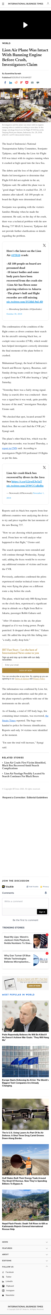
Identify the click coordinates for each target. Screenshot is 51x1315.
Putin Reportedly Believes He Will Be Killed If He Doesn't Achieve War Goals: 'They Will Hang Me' (25, 1037)
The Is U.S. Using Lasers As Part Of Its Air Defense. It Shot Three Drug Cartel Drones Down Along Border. (23, 1135)
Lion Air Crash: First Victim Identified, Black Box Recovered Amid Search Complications (24, 766)
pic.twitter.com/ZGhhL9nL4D (25, 301)
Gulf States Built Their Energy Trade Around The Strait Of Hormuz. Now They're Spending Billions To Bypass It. (24, 1181)
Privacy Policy (39, 679)
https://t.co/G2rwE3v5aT (26, 481)
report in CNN (9, 448)
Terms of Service (22, 679)
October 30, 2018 (14, 313)
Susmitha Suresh (13, 73)
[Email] (32, 82)
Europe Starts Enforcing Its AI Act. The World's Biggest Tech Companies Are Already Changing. (25, 1083)
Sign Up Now (34, 986)
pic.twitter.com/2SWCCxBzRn (25, 485)
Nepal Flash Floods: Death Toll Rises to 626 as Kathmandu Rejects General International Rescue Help (25, 1226)
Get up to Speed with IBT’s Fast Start (32, 979)
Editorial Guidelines (37, 797)
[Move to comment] (37, 82)
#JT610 (15, 255)
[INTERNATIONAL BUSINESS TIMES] (25, 4)
